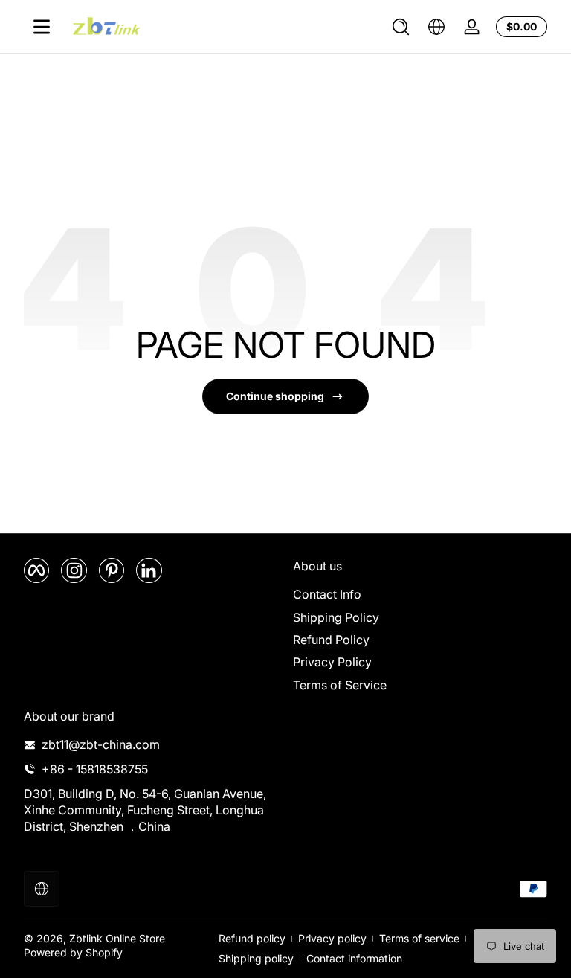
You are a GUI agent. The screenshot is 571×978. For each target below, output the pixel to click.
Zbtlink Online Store (117, 938)
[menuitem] (420, 594)
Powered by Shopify (73, 952)
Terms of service (419, 938)
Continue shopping (275, 396)
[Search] (401, 27)
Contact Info (327, 594)
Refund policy (252, 938)
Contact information (354, 958)
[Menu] (41, 27)
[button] (401, 27)
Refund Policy (331, 639)
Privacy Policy (332, 661)
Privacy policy (332, 938)
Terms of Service (340, 685)
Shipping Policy (336, 617)
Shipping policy (256, 958)
